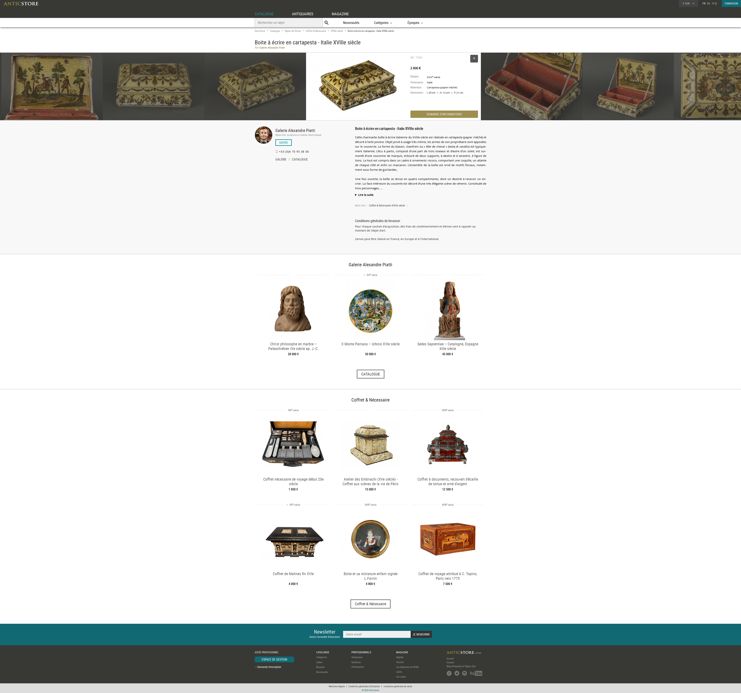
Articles (400, 662)
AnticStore (260, 31)
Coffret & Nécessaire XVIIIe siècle (387, 205)
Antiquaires (357, 657)
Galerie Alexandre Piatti (295, 130)
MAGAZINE (340, 13)
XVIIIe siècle (337, 31)
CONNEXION (731, 3)
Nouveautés (351, 22)
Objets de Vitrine (293, 31)
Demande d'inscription (269, 667)
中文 (714, 3)
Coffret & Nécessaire (316, 31)
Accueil (450, 658)
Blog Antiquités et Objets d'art (461, 666)
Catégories (321, 657)
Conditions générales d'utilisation (364, 686)
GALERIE (280, 159)
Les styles (401, 676)
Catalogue (275, 31)
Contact (450, 662)
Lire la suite (365, 195)
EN (708, 3)
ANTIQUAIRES (302, 13)
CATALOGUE (264, 13)
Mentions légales (337, 686)
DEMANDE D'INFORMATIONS (444, 114)
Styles (319, 662)
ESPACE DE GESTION (274, 659)
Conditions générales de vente (398, 686)
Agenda (399, 657)
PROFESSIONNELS (361, 652)
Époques (320, 667)
